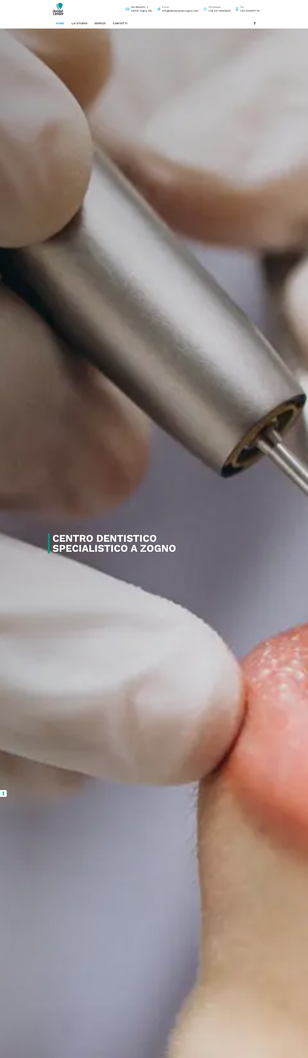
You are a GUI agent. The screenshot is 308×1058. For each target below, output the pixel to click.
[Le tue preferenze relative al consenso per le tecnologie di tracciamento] (3, 793)
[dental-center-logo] (58, 9)
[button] (107, 23)
